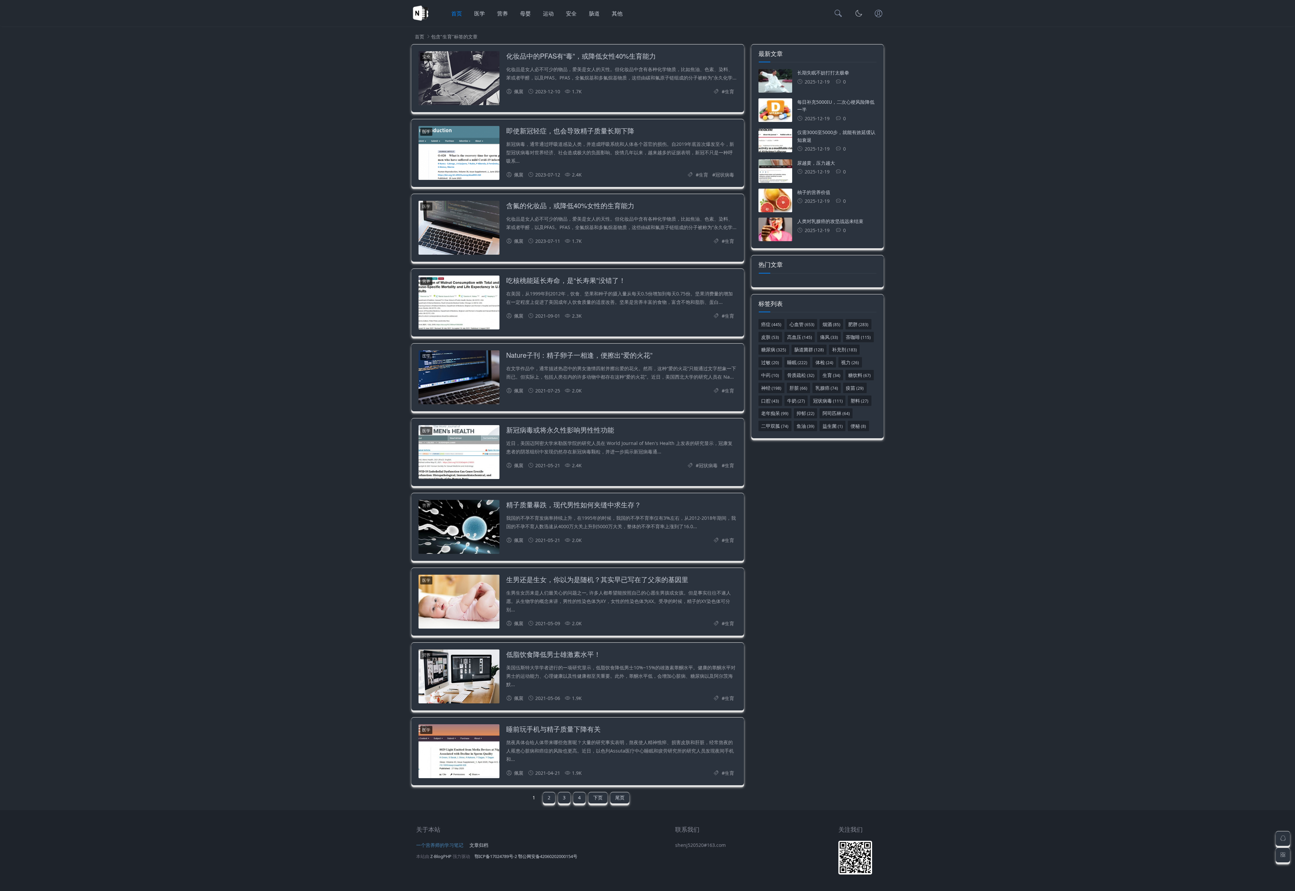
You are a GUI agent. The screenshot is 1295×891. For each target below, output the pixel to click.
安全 (571, 13)
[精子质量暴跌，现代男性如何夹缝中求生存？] (459, 528)
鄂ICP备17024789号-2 (495, 856)
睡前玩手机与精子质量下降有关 (553, 729)
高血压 (799, 337)
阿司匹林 (836, 413)
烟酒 (831, 324)
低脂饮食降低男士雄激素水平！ (553, 654)
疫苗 (855, 388)
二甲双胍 (774, 426)
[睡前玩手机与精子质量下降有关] (459, 752)
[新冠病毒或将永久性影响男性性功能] (459, 453)
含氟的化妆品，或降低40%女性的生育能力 (570, 205)
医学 (479, 13)
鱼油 (805, 426)
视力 (850, 362)
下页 (598, 797)
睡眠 (797, 362)
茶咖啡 (858, 337)
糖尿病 (773, 349)
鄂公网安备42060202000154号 (547, 856)
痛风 (829, 337)
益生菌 (833, 426)
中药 (770, 375)
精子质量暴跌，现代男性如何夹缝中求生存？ (573, 504)
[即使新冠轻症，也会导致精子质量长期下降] (459, 154)
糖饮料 (859, 375)
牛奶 (796, 400)
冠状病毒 (724, 174)
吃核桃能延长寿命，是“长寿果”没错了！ (566, 280)
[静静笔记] (420, 20)
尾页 (620, 797)
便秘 (858, 426)
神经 (771, 388)
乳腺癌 (826, 388)
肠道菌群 (809, 349)
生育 (729, 91)
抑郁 (805, 413)
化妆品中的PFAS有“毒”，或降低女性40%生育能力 (581, 56)
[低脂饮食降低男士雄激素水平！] (459, 677)
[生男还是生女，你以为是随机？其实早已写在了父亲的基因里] (459, 603)
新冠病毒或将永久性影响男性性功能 (560, 430)
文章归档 (479, 845)
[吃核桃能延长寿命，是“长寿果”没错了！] (459, 304)
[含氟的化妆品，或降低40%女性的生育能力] (459, 229)
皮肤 (770, 337)
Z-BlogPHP (441, 856)
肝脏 (798, 388)
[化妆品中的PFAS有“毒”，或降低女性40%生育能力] (459, 79)
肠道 (594, 13)
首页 (456, 13)
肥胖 (858, 324)
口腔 (770, 400)
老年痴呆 (774, 413)
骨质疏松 (800, 375)
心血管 (801, 324)
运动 (548, 13)
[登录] (878, 14)
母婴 (525, 13)
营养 (502, 13)
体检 (824, 362)
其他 (617, 13)
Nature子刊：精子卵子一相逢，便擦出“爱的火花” (579, 355)
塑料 (859, 400)
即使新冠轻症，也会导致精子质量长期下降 (570, 130)
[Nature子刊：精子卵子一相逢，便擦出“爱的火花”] (459, 378)
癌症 (771, 324)
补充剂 (844, 349)
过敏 (770, 362)
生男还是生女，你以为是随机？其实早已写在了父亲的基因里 (597, 579)
